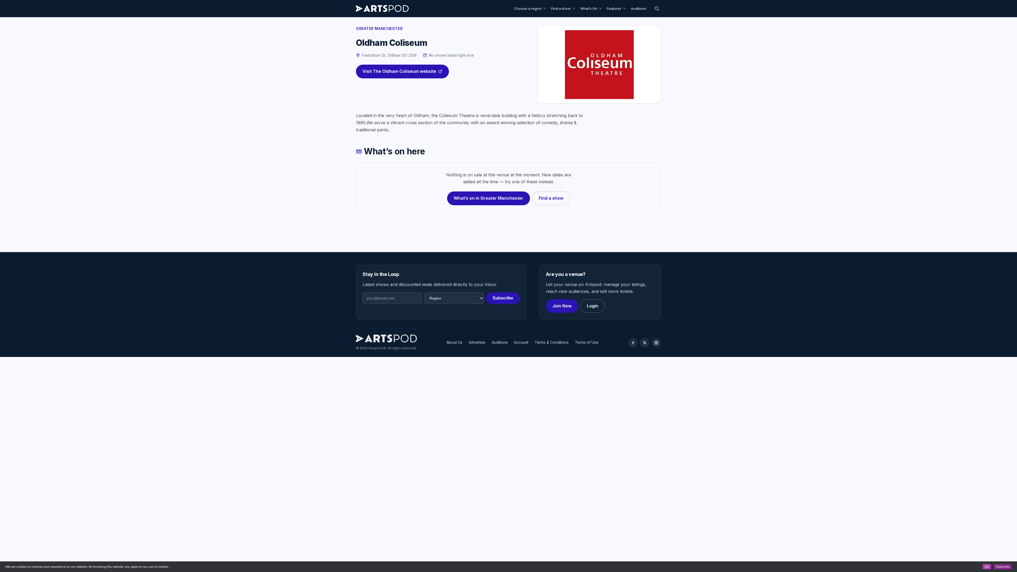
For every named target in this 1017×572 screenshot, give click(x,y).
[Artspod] (386, 338)
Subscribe (503, 298)
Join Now (562, 306)
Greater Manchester (379, 28)
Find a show (561, 8)
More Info (1003, 566)
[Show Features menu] (625, 8)
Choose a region (528, 8)
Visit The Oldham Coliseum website (399, 71)
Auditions (638, 8)
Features (614, 8)
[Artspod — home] (382, 8)
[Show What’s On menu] (601, 8)
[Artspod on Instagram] (656, 342)
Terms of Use (587, 342)
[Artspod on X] (644, 342)
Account (521, 342)
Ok (987, 566)
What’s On (588, 8)
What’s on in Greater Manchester (488, 198)
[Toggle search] (657, 8)
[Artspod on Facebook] (633, 342)
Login (592, 306)
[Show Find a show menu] (575, 8)
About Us (454, 342)
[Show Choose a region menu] (545, 8)
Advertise (477, 342)
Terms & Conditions (552, 342)
